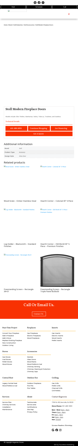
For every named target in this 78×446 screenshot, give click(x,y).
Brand (10, 25)
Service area (31, 405)
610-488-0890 (16, 128)
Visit (13, 7)
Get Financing (61, 128)
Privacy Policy (32, 412)
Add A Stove (6, 338)
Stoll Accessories (29, 25)
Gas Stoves (6, 357)
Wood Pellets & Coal (34, 364)
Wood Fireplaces (33, 338)
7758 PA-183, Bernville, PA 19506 (62, 402)
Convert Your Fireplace (10, 333)
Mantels (30, 357)
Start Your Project (9, 328)
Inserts (55, 328)
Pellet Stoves (7, 362)
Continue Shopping (38, 128)
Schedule (38, 7)
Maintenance (7, 409)
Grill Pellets (56, 391)
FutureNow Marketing (66, 445)
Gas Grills (55, 383)
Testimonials (32, 402)
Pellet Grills (56, 386)
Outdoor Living (7, 345)
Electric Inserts (57, 336)
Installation (6, 407)
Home (6, 25)
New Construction (9, 343)
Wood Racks (31, 362)
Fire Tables (31, 388)
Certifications (32, 407)
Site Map (30, 409)
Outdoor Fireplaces (34, 383)
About (29, 397)
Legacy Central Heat (9, 383)
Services (5, 397)
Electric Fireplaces (34, 336)
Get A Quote (38, 134)
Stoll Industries (18, 25)
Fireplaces (31, 328)
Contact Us (38, 314)
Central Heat (7, 378)
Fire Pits (30, 386)
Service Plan (6, 402)
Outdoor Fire (32, 378)
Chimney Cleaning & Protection (38, 369)
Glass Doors (31, 359)
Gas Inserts (56, 333)
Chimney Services (9, 405)
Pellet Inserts (57, 340)
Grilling (55, 378)
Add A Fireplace (8, 336)
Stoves (5, 351)
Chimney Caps (32, 371)
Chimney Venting (33, 367)
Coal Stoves (6, 359)
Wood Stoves (7, 364)
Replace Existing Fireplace (12, 340)
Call (64, 7)
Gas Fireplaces (32, 333)
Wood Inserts (57, 338)
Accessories (32, 351)
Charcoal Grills (57, 388)
